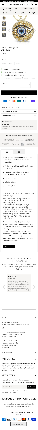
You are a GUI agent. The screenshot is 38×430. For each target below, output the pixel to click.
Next (34, 30)
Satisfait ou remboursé (10, 107)
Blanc (18, 64)
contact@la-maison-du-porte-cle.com (16, 324)
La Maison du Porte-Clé (17, 412)
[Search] (32, 4)
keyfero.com (22, 366)
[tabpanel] (4, 18)
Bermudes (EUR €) (17, 424)
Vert (10, 64)
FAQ (3, 328)
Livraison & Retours (24, 406)
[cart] (36, 4)
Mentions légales (10, 404)
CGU (22, 404)
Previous (9, 30)
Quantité (4, 83)
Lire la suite (9, 246)
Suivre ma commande (11, 322)
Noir (4, 64)
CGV (18, 404)
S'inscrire (31, 386)
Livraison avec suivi (9, 111)
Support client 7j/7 (9, 115)
